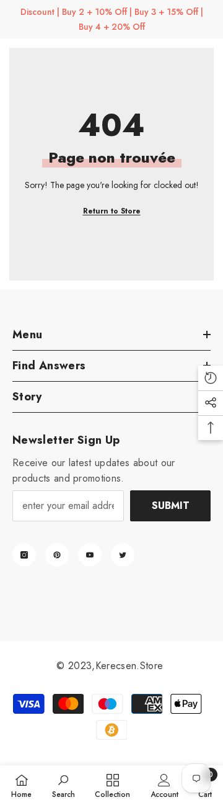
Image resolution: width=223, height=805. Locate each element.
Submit (171, 505)
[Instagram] (24, 555)
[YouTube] (90, 555)
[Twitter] (122, 555)
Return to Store (112, 211)
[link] (63, 785)
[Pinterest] (57, 555)
